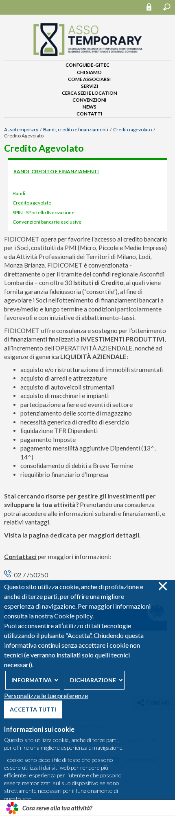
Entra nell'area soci (153, 6)
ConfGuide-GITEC (87, 64)
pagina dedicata (52, 535)
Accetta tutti (33, 709)
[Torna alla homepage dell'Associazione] (87, 57)
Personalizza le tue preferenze (46, 695)
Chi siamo (89, 72)
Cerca (167, 7)
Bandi (19, 193)
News (89, 106)
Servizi (89, 86)
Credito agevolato (132, 129)
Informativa (31, 680)
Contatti (89, 113)
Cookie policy (73, 616)
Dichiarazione (93, 680)
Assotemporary (21, 129)
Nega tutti (162, 586)
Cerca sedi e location (89, 93)
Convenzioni (89, 99)
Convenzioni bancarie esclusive (47, 222)
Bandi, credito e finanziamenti (75, 129)
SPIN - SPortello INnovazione (43, 212)
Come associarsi (89, 79)
